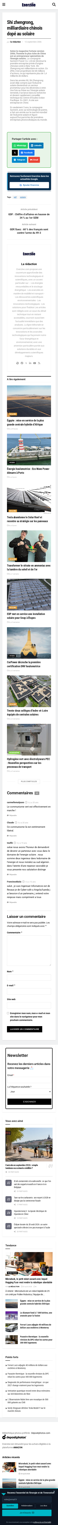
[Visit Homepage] (29, 5)
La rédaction (15, 42)
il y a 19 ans (22, 843)
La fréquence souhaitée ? (19, 1087)
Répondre (13, 815)
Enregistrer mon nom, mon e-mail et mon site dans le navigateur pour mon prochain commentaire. (30, 1016)
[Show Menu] (3, 4)
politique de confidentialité (42, 1522)
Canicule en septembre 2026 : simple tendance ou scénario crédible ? (21, 1167)
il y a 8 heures (13, 429)
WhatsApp (21, 145)
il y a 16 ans (31, 882)
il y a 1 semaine (14, 574)
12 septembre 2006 (33, 42)
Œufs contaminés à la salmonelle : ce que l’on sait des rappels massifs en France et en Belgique (32, 1184)
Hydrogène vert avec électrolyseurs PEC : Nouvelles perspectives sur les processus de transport (28, 762)
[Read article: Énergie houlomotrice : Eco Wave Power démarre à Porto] (29, 449)
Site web (11, 999)
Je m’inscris (25, 1513)
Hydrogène (14, 753)
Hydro (12, 462)
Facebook (28, 152)
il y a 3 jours (13, 525)
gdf (15, 197)
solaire (23, 197)
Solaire (12, 414)
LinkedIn (37, 145)
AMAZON (17, 1447)
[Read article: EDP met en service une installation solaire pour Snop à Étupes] (29, 594)
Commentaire (14, 932)
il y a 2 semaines (14, 622)
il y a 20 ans (33, 802)
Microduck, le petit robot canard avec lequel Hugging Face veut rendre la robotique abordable (35, 1466)
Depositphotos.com (40, 1433)
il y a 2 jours (13, 477)
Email (35, 160)
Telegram (20, 160)
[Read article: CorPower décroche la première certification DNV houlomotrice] (29, 643)
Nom (10, 971)
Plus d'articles (29, 781)
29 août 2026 (27, 1286)
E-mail (11, 985)
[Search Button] (54, 4)
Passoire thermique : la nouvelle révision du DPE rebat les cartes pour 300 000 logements (36, 1339)
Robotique (12, 1273)
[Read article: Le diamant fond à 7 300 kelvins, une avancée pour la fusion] (11, 1315)
